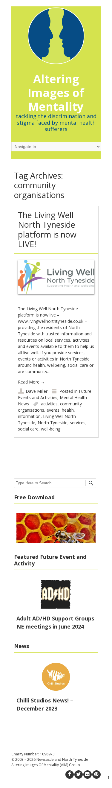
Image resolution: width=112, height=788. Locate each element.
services (77, 422)
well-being (50, 429)
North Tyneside (52, 422)
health (68, 410)
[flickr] (87, 774)
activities (49, 404)
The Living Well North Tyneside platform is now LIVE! (47, 229)
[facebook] (69, 774)
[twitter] (78, 774)
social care (28, 429)
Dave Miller (36, 391)
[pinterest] (96, 774)
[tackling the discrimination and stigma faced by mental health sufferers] (56, 33)
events (53, 410)
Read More (31, 382)
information (29, 416)
